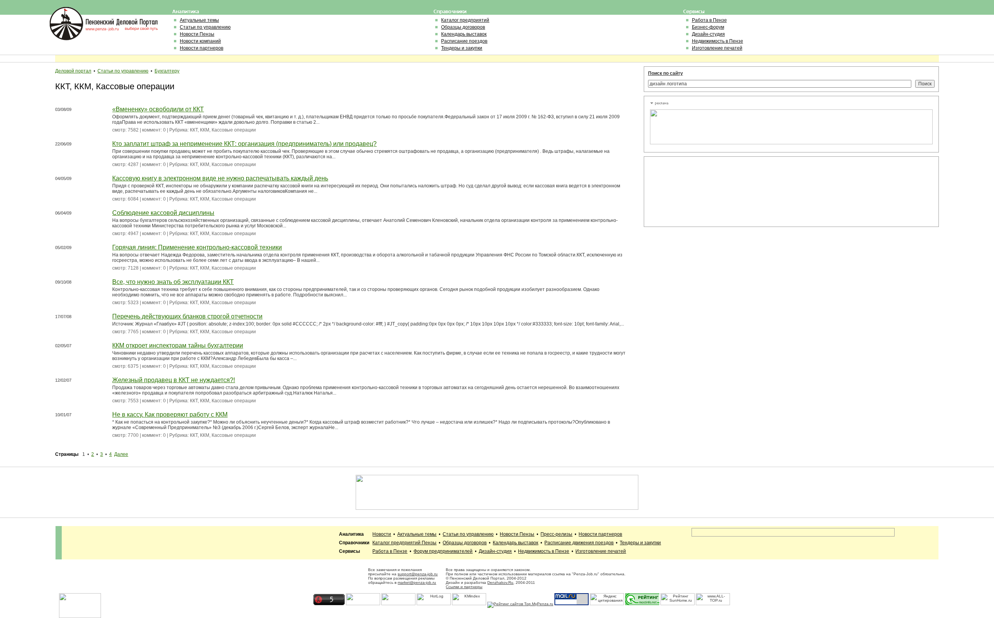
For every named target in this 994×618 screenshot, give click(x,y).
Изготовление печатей (717, 48)
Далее (121, 454)
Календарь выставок (464, 34)
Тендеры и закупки (461, 48)
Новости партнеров (201, 48)
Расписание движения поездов (578, 542)
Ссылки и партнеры (464, 587)
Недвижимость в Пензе (717, 41)
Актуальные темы (199, 20)
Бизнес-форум (708, 27)
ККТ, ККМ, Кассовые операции (223, 130)
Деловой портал (73, 71)
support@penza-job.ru (418, 574)
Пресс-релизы (556, 534)
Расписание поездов (464, 41)
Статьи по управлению (205, 27)
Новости (381, 534)
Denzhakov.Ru (500, 582)
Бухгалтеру (167, 71)
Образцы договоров (463, 27)
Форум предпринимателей (443, 551)
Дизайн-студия (708, 34)
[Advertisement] (685, 192)
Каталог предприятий (465, 20)
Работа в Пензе (709, 20)
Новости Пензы (197, 34)
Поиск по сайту (665, 73)
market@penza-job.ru (417, 582)
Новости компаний (200, 41)
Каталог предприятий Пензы (404, 542)
